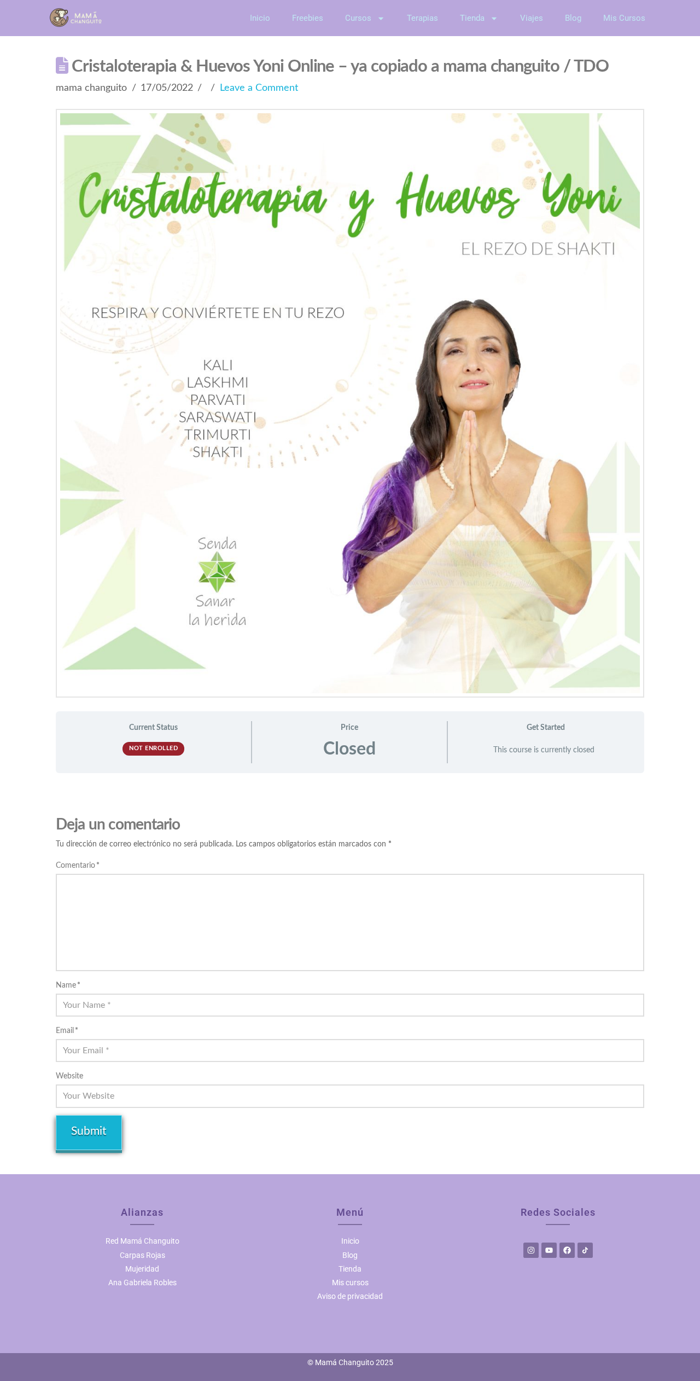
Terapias (422, 18)
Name (68, 985)
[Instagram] (531, 1250)
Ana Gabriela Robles (142, 1282)
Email (67, 1031)
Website (69, 1076)
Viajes (531, 18)
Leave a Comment (259, 88)
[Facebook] (567, 1250)
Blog (573, 18)
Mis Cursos (624, 18)
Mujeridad (142, 1268)
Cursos (358, 18)
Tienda (472, 18)
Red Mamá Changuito (142, 1241)
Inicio (260, 18)
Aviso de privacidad (350, 1296)
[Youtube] (549, 1250)
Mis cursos (350, 1282)
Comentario (78, 865)
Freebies (307, 18)
